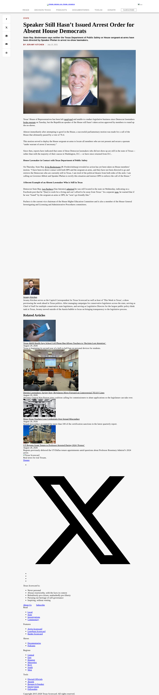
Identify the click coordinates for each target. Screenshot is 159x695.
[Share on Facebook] (6, 19)
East (29, 657)
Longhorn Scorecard (36, 631)
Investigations (34, 617)
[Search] (140, 4)
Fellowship (32, 689)
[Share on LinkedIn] (6, 36)
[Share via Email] (6, 44)
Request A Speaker (36, 684)
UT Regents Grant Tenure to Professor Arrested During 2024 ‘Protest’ (54, 445)
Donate (112, 10)
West (30, 670)
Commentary (33, 619)
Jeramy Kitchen (35, 45)
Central (31, 655)
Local (30, 612)
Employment (33, 686)
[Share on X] (6, 27)
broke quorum (29, 122)
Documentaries (80, 10)
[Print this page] (6, 53)
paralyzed (68, 119)
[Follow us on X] (82, 573)
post (116, 192)
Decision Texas (42, 10)
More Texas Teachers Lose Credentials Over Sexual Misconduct (51, 419)
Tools (98, 10)
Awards (31, 681)
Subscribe (128, 10)
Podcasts (61, 10)
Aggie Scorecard (35, 629)
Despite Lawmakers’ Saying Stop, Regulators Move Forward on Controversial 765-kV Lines (63, 392)
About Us (27, 605)
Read (25, 10)
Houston (31, 660)
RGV (30, 665)
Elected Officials (35, 679)
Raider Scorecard (35, 634)
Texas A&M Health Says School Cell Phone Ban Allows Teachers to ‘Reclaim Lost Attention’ (64, 343)
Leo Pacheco (47, 189)
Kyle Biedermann (53, 167)
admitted (70, 189)
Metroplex (32, 662)
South (30, 667)
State (26, 18)
